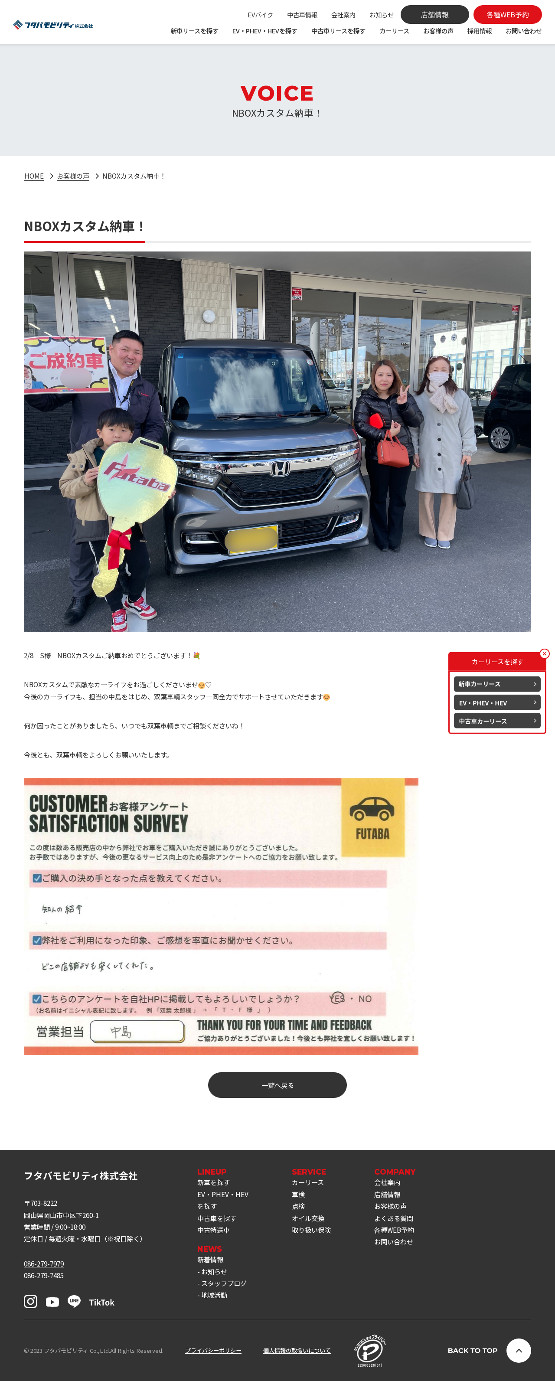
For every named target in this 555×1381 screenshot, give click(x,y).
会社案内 (343, 14)
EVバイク (260, 14)
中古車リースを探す (338, 30)
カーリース (394, 30)
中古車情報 (302, 14)
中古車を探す (216, 1218)
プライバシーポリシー (213, 1350)
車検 (298, 1194)
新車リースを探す (194, 30)
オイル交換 (308, 1218)
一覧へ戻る (277, 1085)
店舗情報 (387, 1194)
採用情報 (479, 30)
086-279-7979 (44, 1263)
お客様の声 (438, 30)
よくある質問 (393, 1218)
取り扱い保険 (311, 1229)
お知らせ (381, 14)
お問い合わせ (524, 30)
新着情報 (210, 1259)
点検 (298, 1206)
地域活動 (214, 1294)
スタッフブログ (224, 1283)
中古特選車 (213, 1229)
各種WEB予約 (394, 1229)
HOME (34, 175)
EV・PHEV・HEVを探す (264, 30)
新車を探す (213, 1182)
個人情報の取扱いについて (297, 1350)
